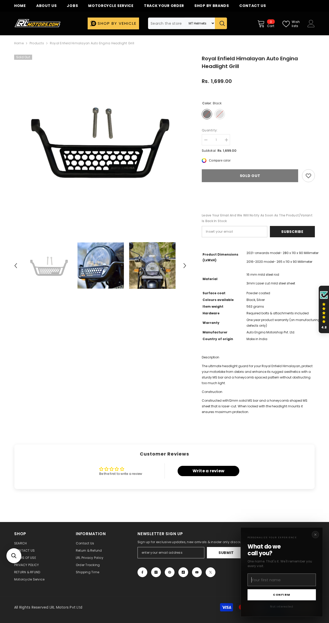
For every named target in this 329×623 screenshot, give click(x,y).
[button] (13, 555)
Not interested (281, 606)
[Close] (315, 534)
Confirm (281, 595)
